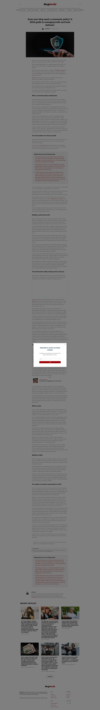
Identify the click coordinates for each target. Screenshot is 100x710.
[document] (50, 355)
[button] (65, 344)
